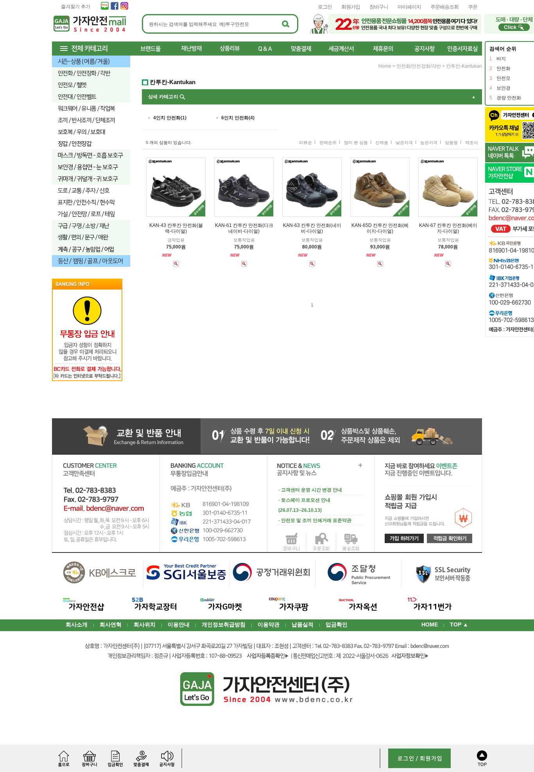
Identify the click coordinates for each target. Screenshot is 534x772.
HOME (429, 624)
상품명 (451, 142)
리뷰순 (305, 142)
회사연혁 (111, 624)
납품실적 (303, 624)
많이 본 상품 (356, 142)
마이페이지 (409, 7)
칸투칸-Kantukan (464, 66)
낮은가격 (404, 142)
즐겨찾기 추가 (75, 6)
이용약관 (269, 624)
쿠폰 (472, 7)
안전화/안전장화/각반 (418, 66)
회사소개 (77, 624)
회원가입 (350, 7)
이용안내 (179, 624)
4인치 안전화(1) (169, 118)
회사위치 (145, 624)
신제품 (381, 142)
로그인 (325, 7)
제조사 (471, 142)
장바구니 (378, 7)
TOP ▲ (459, 624)
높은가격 (428, 142)
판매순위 (328, 142)
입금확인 (337, 624)
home (384, 66)
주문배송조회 (444, 7)
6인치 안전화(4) (237, 118)
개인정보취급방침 (223, 624)
